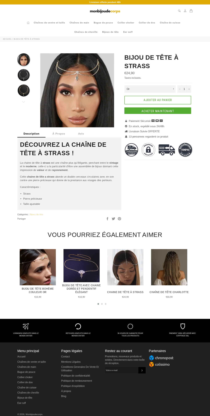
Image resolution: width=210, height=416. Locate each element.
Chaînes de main (79, 22)
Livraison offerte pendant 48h (105, 2)
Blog (63, 396)
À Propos (58, 133)
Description (31, 133)
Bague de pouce (103, 22)
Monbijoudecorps (34, 414)
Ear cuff (128, 32)
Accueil (21, 356)
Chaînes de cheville (86, 32)
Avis (81, 133)
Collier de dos (147, 22)
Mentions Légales (71, 362)
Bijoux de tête (110, 32)
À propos (66, 391)
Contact (65, 356)
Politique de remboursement (76, 380)
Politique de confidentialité (75, 375)
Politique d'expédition (73, 386)
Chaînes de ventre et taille (49, 22)
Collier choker (126, 22)
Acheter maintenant (157, 111)
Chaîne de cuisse (170, 22)
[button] (98, 303)
